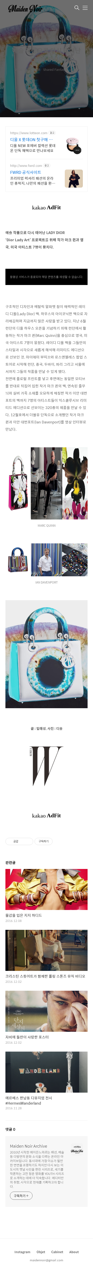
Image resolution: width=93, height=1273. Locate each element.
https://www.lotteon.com (28, 133)
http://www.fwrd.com (26, 166)
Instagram (22, 1251)
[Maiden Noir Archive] (28, 8)
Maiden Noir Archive (28, 1146)
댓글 (10, 1129)
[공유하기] (22, 841)
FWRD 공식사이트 (25, 172)
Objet (41, 1251)
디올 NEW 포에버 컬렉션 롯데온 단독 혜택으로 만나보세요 (33, 148)
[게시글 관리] (28, 841)
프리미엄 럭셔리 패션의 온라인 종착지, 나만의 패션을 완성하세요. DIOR (32, 180)
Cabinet (57, 1251)
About (74, 1251)
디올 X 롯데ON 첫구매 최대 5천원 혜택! (31, 139)
